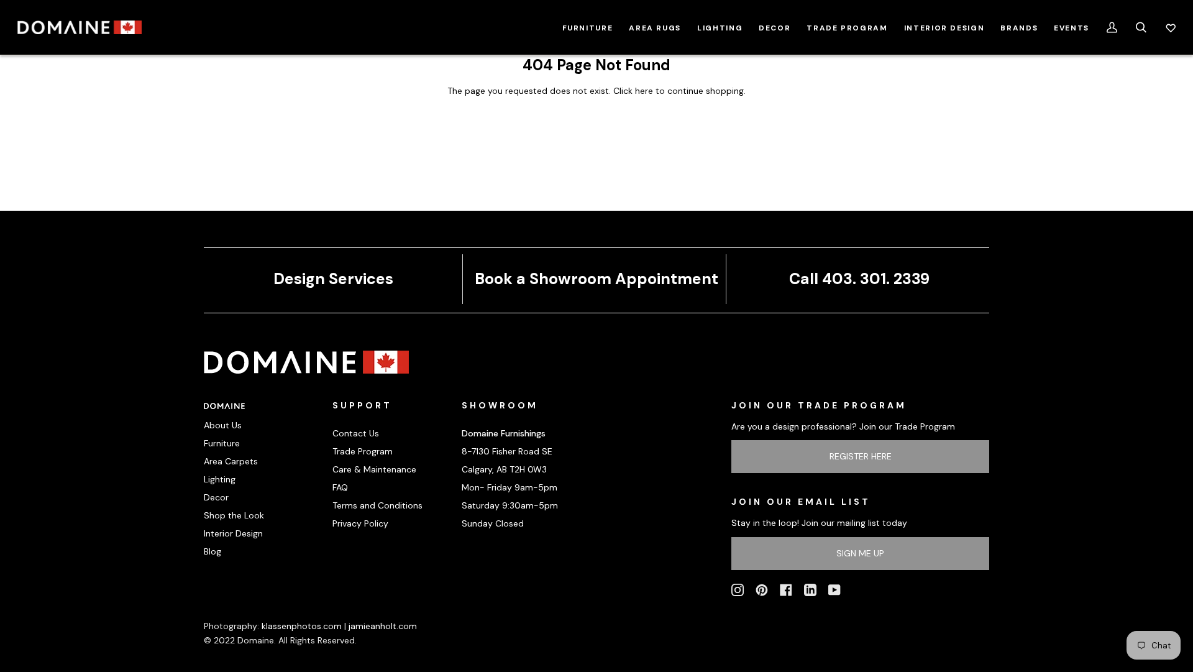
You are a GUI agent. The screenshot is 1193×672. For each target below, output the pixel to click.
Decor (216, 497)
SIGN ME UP (860, 553)
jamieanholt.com (383, 626)
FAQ (340, 487)
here (644, 90)
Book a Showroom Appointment (596, 279)
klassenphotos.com (302, 626)
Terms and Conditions (377, 505)
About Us (223, 425)
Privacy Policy (360, 523)
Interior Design (233, 533)
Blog (212, 551)
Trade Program (362, 451)
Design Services (333, 279)
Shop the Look (234, 515)
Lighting (219, 479)
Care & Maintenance (374, 469)
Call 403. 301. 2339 (859, 279)
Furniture (222, 443)
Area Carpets (231, 461)
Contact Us (355, 433)
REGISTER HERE (861, 456)
